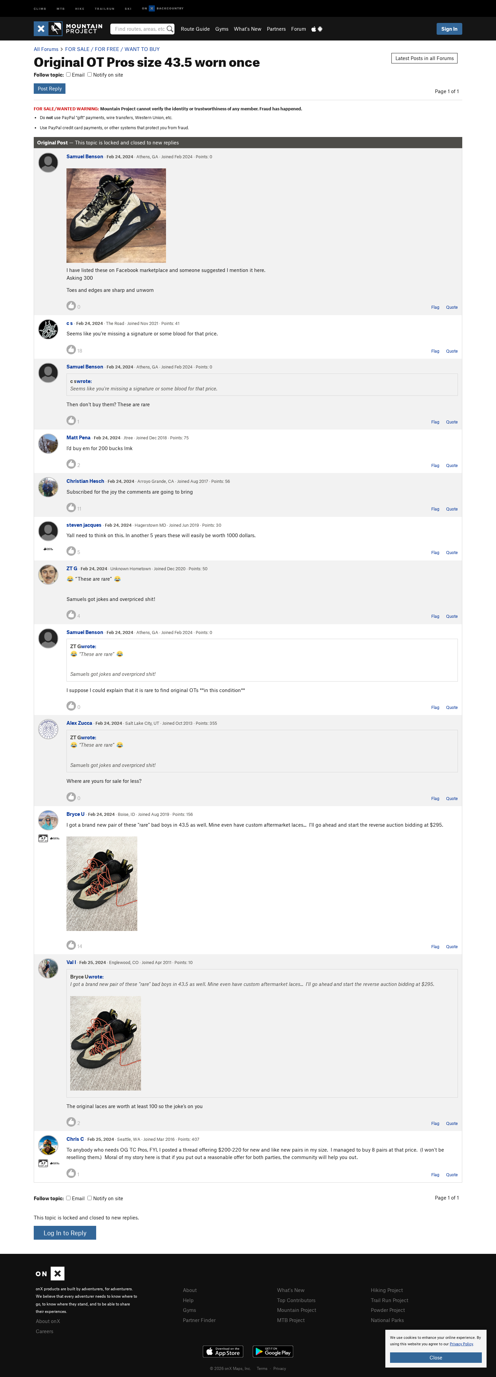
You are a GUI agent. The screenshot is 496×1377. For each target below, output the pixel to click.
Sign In (449, 29)
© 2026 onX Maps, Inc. (230, 1368)
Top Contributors (296, 1300)
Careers (44, 1331)
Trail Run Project (389, 1300)
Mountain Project (296, 1310)
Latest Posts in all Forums (424, 58)
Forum (298, 29)
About (190, 1290)
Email (78, 75)
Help (188, 1300)
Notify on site (107, 75)
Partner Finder (199, 1320)
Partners (276, 29)
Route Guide (195, 29)
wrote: (84, 381)
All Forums (46, 49)
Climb (40, 8)
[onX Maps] (50, 1278)
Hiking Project (387, 1290)
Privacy (279, 1368)
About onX (48, 1321)
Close (436, 1357)
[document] (436, 1348)
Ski (128, 8)
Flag (435, 307)
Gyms (221, 29)
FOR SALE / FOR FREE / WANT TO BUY (112, 49)
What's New (247, 29)
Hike (80, 8)
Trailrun (105, 8)
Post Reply (50, 88)
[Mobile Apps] (316, 29)
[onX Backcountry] (163, 8)
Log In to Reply (65, 1233)
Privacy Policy (461, 1344)
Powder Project (388, 1310)
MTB (61, 8)
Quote (452, 307)
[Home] (71, 28)
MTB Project (291, 1320)
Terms (262, 1368)
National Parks (387, 1320)
